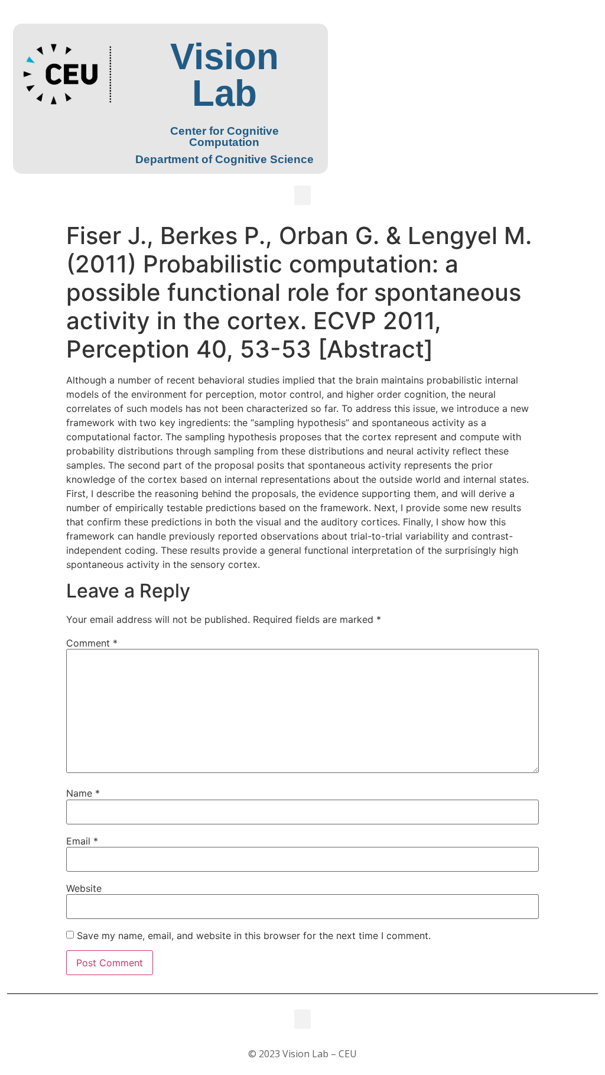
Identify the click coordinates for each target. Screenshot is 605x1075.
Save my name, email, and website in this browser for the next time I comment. (254, 935)
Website (84, 888)
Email (82, 841)
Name (83, 793)
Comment (92, 643)
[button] (302, 195)
